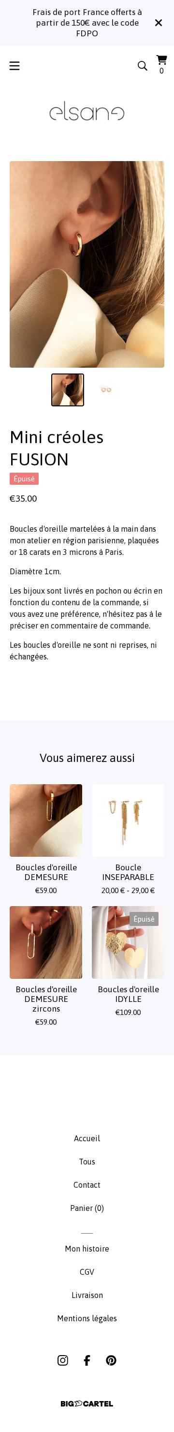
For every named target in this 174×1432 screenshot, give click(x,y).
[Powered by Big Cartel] (87, 1404)
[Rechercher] (142, 66)
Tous (87, 1161)
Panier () (87, 1208)
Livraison (87, 1295)
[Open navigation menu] (14, 66)
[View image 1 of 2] (67, 389)
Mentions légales (87, 1318)
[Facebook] (87, 1360)
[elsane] (87, 111)
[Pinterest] (111, 1360)
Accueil (87, 1138)
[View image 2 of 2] (106, 389)
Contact (87, 1184)
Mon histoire (87, 1248)
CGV (87, 1272)
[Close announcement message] (158, 22)
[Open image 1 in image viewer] (87, 264)
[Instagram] (63, 1360)
